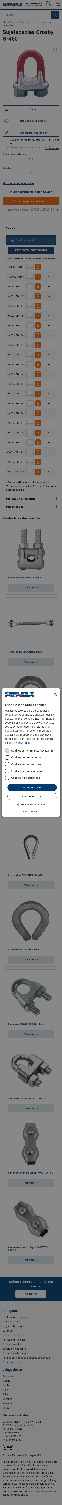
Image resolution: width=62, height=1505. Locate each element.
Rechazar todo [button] (32, 796)
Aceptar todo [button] (32, 787)
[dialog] (31, 752)
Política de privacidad (17, 742)
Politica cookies (31, 811)
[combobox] (55, 694)
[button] (31, 805)
